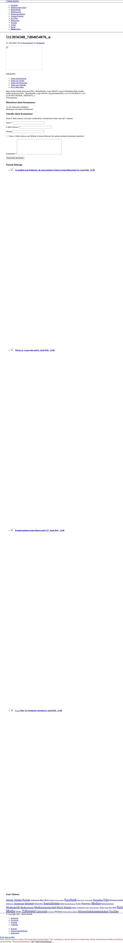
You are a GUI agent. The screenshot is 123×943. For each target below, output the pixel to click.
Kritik (78, 904)
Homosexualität (116, 900)
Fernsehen (98, 900)
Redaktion (40, 43)
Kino (62, 904)
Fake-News (80, 900)
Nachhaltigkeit (81, 908)
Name (9, 123)
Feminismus (88, 900)
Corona (51, 900)
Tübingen (29, 911)
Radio (110, 908)
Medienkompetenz (107, 904)
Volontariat (51, 911)
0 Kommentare (27, 43)
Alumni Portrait (22, 899)
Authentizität (35, 900)
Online (101, 908)
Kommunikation (70, 904)
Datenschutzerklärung (43, 942)
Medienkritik (13, 907)
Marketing (86, 903)
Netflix (87, 907)
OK (32, 942)
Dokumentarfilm (59, 900)
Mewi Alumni (64, 907)
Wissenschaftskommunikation (93, 911)
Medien (96, 903)
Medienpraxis (27, 907)
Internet (29, 903)
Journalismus (51, 903)
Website (9, 132)
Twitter (18, 911)
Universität (41, 911)
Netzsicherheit (94, 908)
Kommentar (11, 154)
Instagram (19, 903)
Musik (74, 908)
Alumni (9, 900)
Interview (39, 903)
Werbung (58, 911)
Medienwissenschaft (45, 907)
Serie (114, 907)
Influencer (10, 904)
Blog (42, 900)
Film (106, 899)
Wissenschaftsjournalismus (70, 911)
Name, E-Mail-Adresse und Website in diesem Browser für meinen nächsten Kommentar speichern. (46, 136)
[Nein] (53, 942)
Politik (106, 907)
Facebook (70, 899)
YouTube (114, 911)
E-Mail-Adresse (12, 127)
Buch (46, 900)
